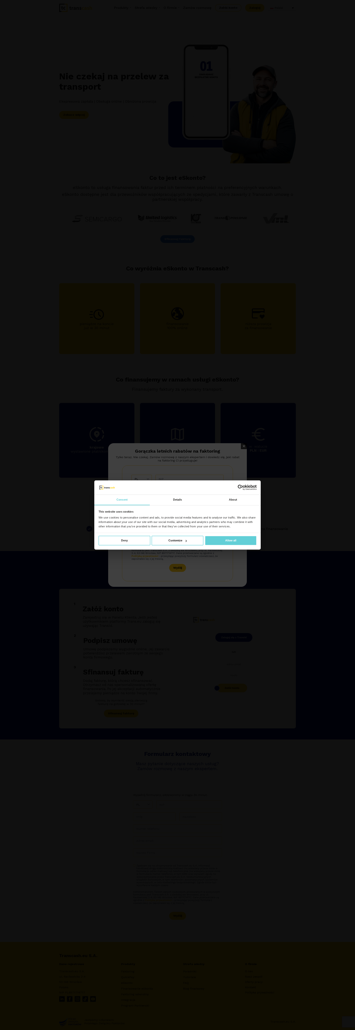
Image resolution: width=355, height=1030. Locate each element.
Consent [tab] (122, 499)
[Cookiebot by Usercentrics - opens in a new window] (240, 487)
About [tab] (233, 499)
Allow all (230, 540)
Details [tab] (177, 499)
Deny (124, 540)
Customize (175, 540)
